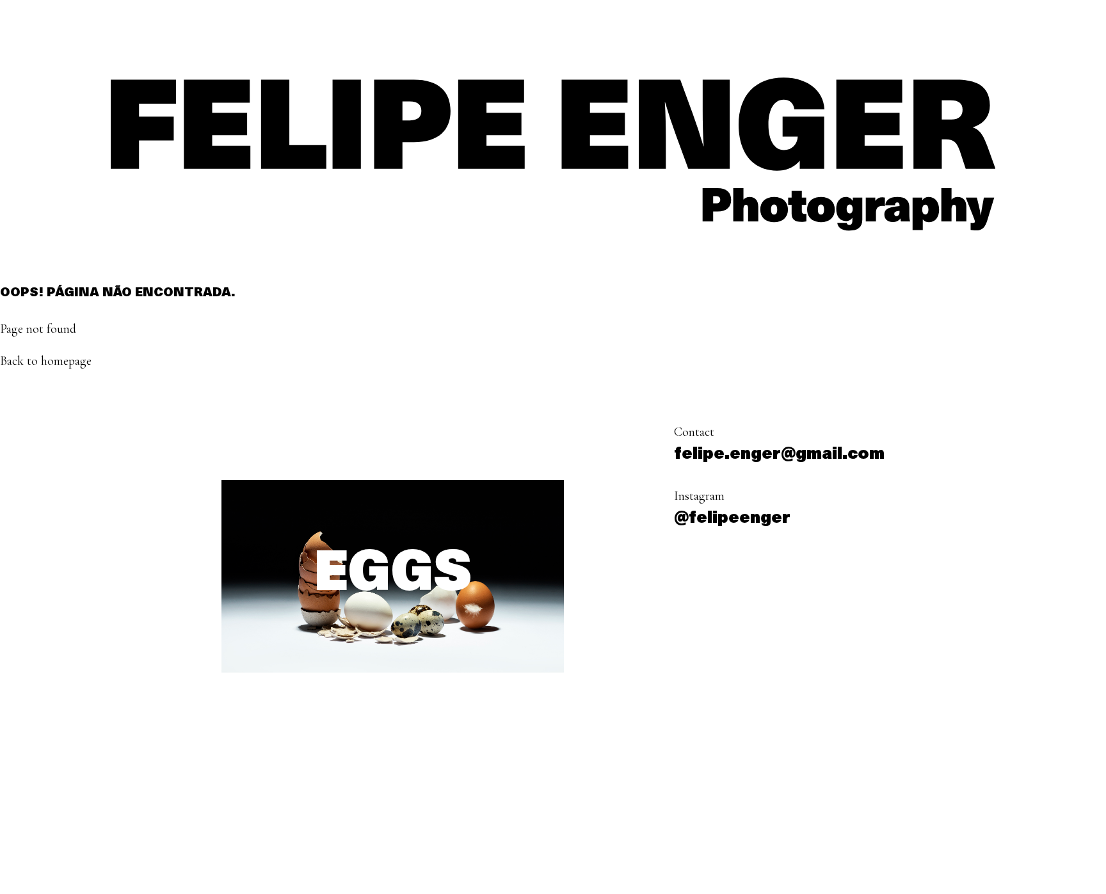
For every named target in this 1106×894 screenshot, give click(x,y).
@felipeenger (732, 518)
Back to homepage (46, 361)
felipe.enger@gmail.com (779, 454)
